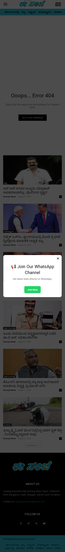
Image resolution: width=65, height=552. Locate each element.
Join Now (32, 289)
